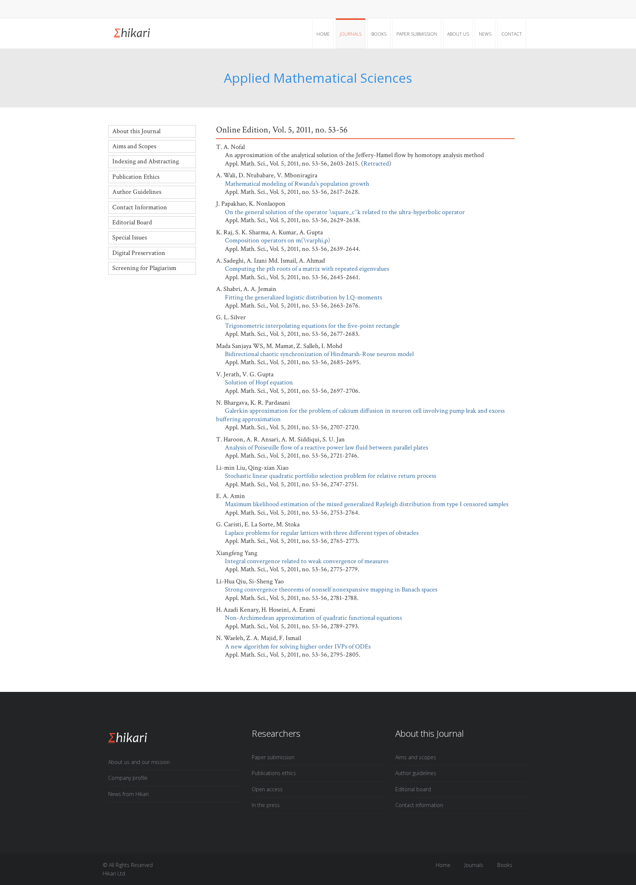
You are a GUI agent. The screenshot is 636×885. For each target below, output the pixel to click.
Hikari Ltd (114, 873)
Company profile (128, 777)
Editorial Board (132, 222)
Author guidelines (415, 773)
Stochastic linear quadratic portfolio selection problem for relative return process (330, 476)
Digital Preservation (138, 253)
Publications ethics (274, 773)
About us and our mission (139, 761)
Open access (267, 789)
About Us (458, 34)
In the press (266, 805)
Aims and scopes (415, 757)
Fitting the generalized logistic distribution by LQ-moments (303, 297)
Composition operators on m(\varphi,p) (277, 240)
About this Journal (136, 131)
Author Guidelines (136, 192)
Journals (350, 34)
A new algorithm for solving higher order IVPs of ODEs (298, 646)
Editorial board (413, 789)
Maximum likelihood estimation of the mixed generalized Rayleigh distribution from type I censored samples (366, 504)
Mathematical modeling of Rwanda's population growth (297, 184)
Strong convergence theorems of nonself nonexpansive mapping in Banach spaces (331, 589)
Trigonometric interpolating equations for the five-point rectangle (312, 325)
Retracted (376, 163)
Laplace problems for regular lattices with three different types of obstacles (321, 533)
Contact (511, 34)
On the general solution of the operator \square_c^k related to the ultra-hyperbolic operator (345, 212)
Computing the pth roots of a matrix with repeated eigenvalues (307, 268)
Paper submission (416, 34)
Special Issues (129, 237)
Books (378, 34)
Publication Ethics (135, 177)
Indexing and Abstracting (145, 161)
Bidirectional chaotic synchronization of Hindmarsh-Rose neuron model (319, 354)
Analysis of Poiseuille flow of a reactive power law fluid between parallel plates (326, 447)
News (485, 34)
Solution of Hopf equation (259, 382)
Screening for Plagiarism (144, 268)
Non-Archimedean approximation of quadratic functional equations (313, 618)
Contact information (419, 805)
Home (323, 34)
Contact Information (139, 207)
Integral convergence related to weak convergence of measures (306, 561)
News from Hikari (128, 793)
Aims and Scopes (134, 146)
